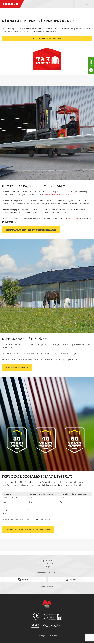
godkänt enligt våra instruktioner (58, 194)
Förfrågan (91, 63)
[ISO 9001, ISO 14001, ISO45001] (53, 617)
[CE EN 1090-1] (35, 617)
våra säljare (73, 218)
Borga (6, 12)
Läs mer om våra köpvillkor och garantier (28, 530)
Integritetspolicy (47, 586)
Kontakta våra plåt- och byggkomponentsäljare (31, 230)
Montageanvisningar (17, 368)
